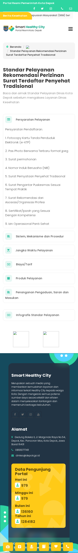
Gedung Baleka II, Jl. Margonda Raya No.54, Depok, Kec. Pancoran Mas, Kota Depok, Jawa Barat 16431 (38, 440)
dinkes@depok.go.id (28, 455)
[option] (24, 339)
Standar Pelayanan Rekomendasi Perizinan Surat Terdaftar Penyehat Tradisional (36, 53)
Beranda (15, 47)
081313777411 (22, 450)
